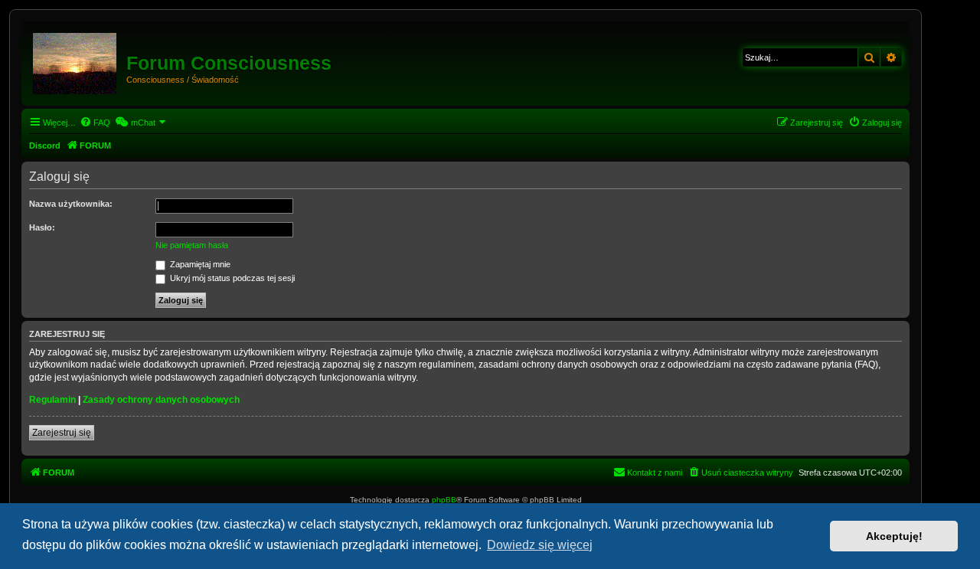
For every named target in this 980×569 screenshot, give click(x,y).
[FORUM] (75, 60)
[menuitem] (95, 122)
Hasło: (42, 227)
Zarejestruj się (61, 432)
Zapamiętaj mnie (199, 264)
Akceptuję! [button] (894, 536)
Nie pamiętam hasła (191, 245)
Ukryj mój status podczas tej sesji (231, 278)
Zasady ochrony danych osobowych (161, 399)
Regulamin (52, 399)
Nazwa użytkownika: (71, 203)
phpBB (444, 499)
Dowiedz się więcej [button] (540, 544)
